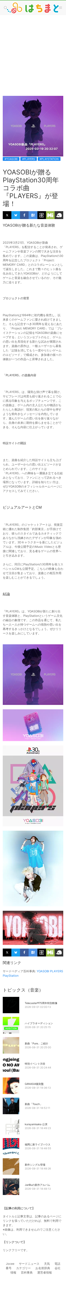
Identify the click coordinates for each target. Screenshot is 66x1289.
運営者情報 (44, 1272)
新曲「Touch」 (33, 1104)
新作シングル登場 (35, 1164)
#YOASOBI (11, 158)
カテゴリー (23, 1268)
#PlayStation (49, 158)
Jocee (10, 1263)
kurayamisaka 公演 (36, 1124)
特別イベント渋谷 (35, 1063)
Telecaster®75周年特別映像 (41, 1003)
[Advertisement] (33, 52)
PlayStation (11, 975)
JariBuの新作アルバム (37, 1184)
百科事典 (27, 1272)
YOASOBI (43, 971)
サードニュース (29, 1263)
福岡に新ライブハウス (37, 1144)
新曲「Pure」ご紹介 (36, 1043)
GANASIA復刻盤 (34, 1083)
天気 (47, 1263)
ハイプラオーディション (39, 1023)
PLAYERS (56, 971)
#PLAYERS (28, 158)
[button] (60, 7)
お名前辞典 (42, 1268)
